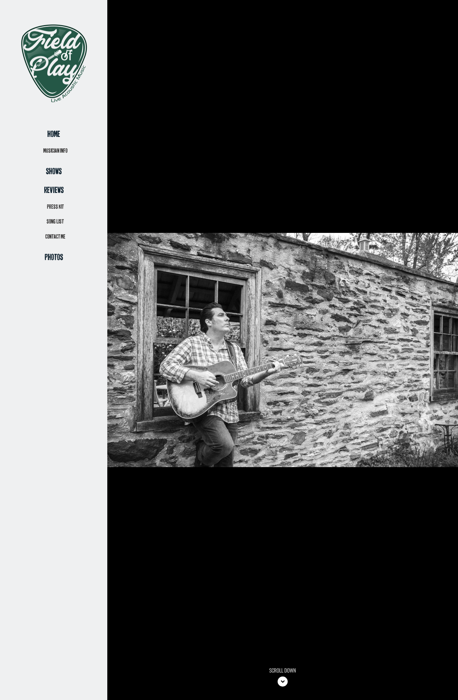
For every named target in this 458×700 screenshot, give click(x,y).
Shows (54, 171)
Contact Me (55, 237)
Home (53, 134)
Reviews (54, 190)
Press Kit (55, 207)
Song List (55, 221)
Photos (54, 257)
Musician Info (55, 151)
